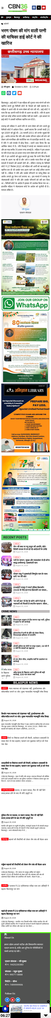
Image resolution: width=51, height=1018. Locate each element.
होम (2, 17)
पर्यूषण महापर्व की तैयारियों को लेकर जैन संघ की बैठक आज (23, 864)
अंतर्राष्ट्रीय (44, 17)
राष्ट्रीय (34, 17)
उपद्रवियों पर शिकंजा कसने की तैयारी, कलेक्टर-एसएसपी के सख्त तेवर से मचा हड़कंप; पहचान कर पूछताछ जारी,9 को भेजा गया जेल (25, 766)
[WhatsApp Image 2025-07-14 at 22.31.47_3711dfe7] (25, 310)
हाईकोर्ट (6, 24)
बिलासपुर (17, 17)
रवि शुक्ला (25, 209)
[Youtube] (44, 8)
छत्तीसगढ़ (26, 17)
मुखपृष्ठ (8, 17)
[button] (3, 93)
